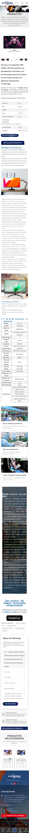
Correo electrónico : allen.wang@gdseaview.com (11, 810)
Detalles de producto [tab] (13, 143)
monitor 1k (4, 630)
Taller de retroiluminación (10, 449)
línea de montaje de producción (12, 423)
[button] (3, 758)
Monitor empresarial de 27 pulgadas (17, 17)
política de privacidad (19, 824)
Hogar (4, 17)
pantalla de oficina (11, 625)
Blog (13, 824)
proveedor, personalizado (7, 628)
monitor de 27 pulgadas (20, 623)
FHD (3, 625)
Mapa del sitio (5, 824)
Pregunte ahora (10, 135)
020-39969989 (7, 805)
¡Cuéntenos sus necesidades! (15, 815)
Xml (9, 824)
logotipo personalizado (19, 628)
